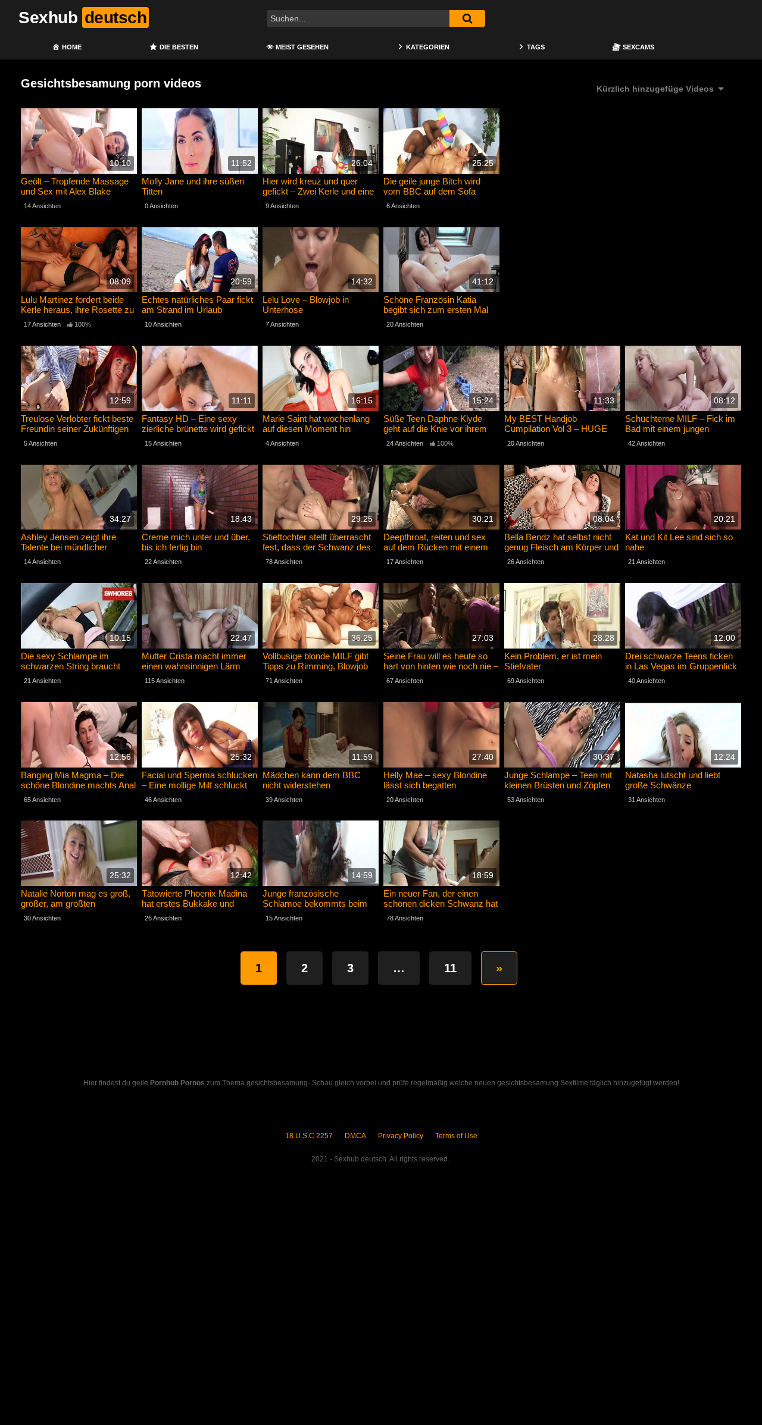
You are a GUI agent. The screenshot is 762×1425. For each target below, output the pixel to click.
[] (467, 18)
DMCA (355, 1136)
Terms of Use (456, 1136)
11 (450, 968)
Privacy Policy (400, 1136)
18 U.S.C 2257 (309, 1136)
